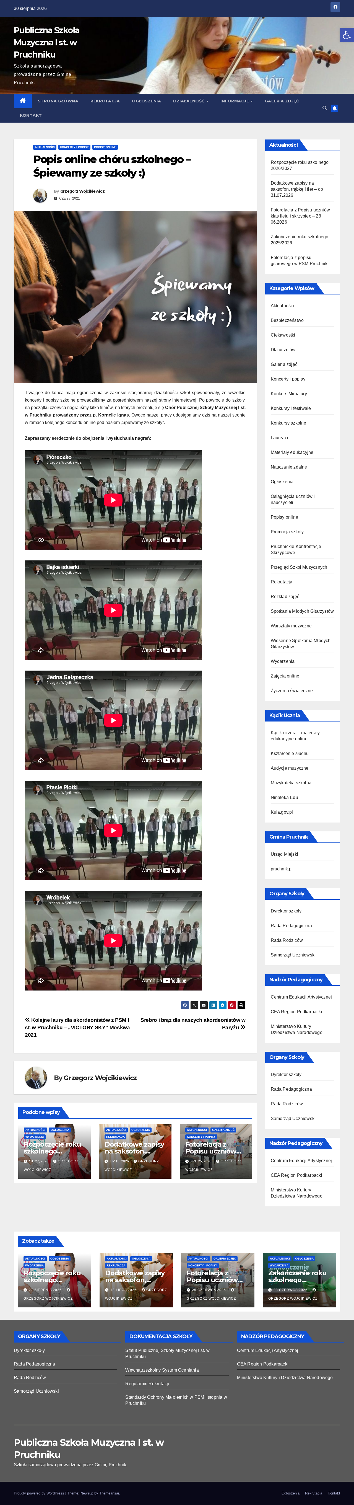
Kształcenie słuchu (290, 753)
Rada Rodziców (287, 940)
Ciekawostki (283, 335)
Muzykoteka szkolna (291, 782)
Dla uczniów (283, 349)
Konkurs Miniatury (289, 393)
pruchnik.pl (282, 869)
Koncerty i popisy (74, 147)
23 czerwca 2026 (291, 1290)
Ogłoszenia (146, 101)
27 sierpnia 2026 (46, 1290)
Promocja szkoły (287, 531)
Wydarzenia (34, 1136)
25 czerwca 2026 (209, 1290)
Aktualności (45, 147)
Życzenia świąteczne (292, 690)
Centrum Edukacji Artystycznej (301, 997)
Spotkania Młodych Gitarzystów (302, 611)
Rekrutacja (105, 101)
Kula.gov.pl (282, 812)
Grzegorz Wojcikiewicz (82, 191)
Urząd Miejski (284, 854)
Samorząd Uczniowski (293, 955)
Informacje (235, 101)
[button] (347, 35)
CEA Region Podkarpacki (296, 1011)
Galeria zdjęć (282, 101)
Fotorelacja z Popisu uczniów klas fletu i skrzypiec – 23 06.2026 (300, 216)
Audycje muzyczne (290, 768)
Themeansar (109, 1493)
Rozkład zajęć (285, 596)
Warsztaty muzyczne (291, 626)
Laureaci (279, 437)
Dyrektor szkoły (286, 911)
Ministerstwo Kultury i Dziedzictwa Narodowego (285, 1377)
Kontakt (31, 115)
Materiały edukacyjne (292, 452)
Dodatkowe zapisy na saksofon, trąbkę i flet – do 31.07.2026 (297, 189)
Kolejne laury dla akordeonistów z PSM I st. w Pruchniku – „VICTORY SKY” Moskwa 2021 (77, 1027)
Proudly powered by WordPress (39, 1493)
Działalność (189, 101)
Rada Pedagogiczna (291, 925)
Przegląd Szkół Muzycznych (299, 567)
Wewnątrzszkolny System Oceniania (162, 1370)
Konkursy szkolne (288, 423)
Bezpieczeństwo (287, 320)
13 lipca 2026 (124, 1290)
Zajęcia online (285, 676)
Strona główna (58, 101)
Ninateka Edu (284, 797)
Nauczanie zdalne (289, 467)
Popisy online (105, 147)
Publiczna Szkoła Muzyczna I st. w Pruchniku (46, 42)
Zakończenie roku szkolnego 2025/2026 (297, 1280)
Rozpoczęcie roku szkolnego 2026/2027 (52, 1151)
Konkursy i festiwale (291, 408)
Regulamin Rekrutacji (147, 1383)
